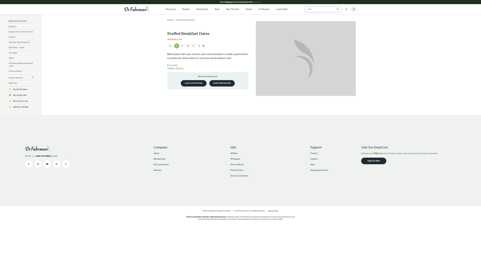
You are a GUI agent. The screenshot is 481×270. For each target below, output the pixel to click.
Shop (217, 9)
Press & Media (237, 164)
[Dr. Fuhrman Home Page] (136, 9)
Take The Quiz (232, 9)
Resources (171, 9)
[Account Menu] (346, 9)
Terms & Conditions (239, 175)
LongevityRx (282, 9)
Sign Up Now (374, 161)
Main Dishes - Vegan (16, 47)
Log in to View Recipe (194, 83)
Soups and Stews (15, 71)
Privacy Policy (236, 170)
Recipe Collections (16, 78)
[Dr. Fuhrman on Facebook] (29, 164)
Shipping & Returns (319, 170)
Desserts (12, 37)
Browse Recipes (18, 21)
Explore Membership (222, 83)
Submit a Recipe (21, 107)
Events (249, 9)
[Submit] (338, 9)
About (156, 153)
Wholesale (235, 159)
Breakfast (12, 26)
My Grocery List (20, 101)
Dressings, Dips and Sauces (19, 42)
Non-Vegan (13, 53)
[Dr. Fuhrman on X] (66, 164)
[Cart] (354, 9)
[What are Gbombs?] (203, 46)
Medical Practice (273, 211)
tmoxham (174, 65)
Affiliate (234, 153)
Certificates (264, 9)
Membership (202, 9)
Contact (314, 153)
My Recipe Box (20, 95)
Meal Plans (13, 83)
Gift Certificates (161, 164)
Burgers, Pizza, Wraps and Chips (21, 32)
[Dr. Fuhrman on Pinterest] (38, 164)
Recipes (186, 9)
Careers (314, 159)
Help (312, 164)
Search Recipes (20, 89)
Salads (11, 58)
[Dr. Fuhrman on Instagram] (56, 164)
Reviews (158, 170)
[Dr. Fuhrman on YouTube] (47, 164)
